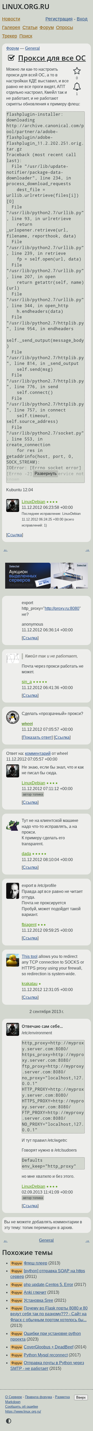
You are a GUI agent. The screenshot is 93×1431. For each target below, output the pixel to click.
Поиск (25, 36)
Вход (82, 18)
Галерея (11, 27)
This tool (29, 956)
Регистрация (59, 18)
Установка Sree (38, 1300)
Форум (47, 27)
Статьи (29, 27)
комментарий (38, 753)
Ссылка (14, 535)
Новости (11, 18)
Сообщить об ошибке (21, 1406)
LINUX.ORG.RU (25, 6)
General (32, 48)
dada (26, 853)
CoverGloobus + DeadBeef (48, 1347)
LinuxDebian (33, 502)
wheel (27, 723)
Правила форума (38, 1397)
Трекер (9, 36)
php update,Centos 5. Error (48, 1284)
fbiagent (29, 924)
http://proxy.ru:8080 (62, 608)
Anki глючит (35, 1292)
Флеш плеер (35, 1263)
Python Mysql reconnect (46, 1355)
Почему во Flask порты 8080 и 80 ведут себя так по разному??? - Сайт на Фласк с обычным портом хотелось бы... (49, 1314)
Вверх (81, 1397)
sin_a (27, 682)
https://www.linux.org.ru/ (23, 1411)
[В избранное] (77, 71)
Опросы (64, 27)
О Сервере (13, 1397)
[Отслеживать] (77, 86)
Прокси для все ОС (52, 58)
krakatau (29, 983)
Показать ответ (37, 737)
